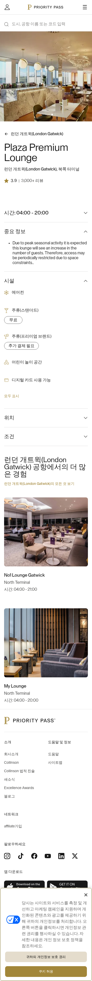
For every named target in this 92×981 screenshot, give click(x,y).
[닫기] (85, 894)
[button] (37, 114)
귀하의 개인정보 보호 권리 (46, 957)
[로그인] (7, 7)
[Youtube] (48, 856)
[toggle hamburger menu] (85, 7)
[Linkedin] (61, 856)
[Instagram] (7, 856)
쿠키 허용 (46, 971)
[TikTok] (21, 856)
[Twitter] (75, 856)
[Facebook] (34, 856)
